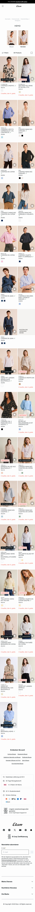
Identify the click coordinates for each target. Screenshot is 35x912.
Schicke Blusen (12, 754)
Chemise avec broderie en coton (8, 643)
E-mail (4, 848)
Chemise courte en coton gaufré (25, 599)
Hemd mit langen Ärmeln (25, 687)
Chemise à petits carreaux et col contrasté (7, 130)
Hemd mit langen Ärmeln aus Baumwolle (7, 379)
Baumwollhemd (7, 731)
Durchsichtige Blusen (17, 763)
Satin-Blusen (25, 760)
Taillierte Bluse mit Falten (26, 554)
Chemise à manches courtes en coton (8, 213)
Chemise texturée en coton (25, 643)
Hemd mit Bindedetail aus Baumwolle (7, 687)
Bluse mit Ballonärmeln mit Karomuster (25, 422)
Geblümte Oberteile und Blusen (12, 757)
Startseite (7, 19)
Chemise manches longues (25, 130)
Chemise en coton (8, 172)
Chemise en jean (7, 296)
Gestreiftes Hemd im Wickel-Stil (25, 86)
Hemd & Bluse (25, 19)
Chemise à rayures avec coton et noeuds (25, 297)
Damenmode (15, 19)
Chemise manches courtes (8, 511)
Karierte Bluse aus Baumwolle (8, 467)
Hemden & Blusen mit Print (13, 760)
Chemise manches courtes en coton (25, 467)
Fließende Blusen (27, 757)
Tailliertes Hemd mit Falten (7, 599)
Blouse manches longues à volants (25, 213)
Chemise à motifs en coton (26, 378)
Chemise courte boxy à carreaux (25, 256)
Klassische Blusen (22, 754)
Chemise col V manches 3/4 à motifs (6, 422)
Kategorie (17, 20)
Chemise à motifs (7, 86)
